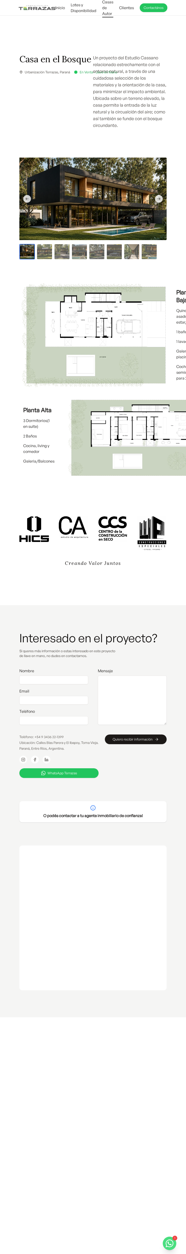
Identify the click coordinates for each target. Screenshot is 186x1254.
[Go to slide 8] (149, 251)
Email (24, 691)
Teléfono (27, 711)
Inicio (60, 7)
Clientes (126, 7)
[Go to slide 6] (114, 251)
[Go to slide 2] (44, 251)
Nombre (26, 670)
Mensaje (105, 670)
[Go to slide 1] (27, 251)
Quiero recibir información (133, 739)
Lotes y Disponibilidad (83, 7)
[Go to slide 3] (62, 251)
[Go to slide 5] (97, 251)
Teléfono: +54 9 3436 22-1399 (41, 737)
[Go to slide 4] (79, 251)
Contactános (153, 8)
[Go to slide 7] (132, 251)
